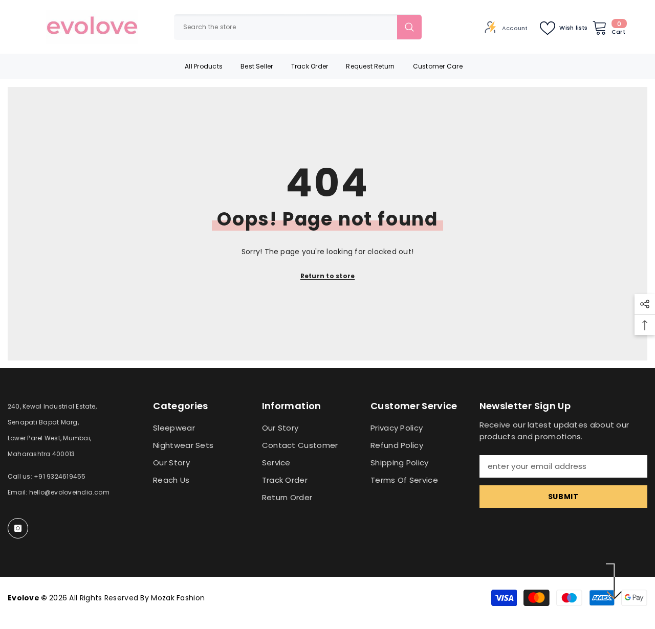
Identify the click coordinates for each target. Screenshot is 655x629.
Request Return (370, 66)
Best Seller (257, 66)
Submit (563, 496)
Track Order (310, 66)
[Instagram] (18, 528)
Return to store (327, 276)
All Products (204, 66)
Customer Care (438, 66)
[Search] (298, 27)
